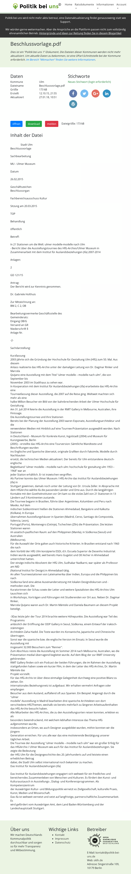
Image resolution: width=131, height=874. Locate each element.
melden (51, 124)
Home (68, 4)
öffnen (16, 124)
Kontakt (60, 835)
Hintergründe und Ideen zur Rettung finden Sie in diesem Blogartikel (80, 33)
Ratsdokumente (84, 4)
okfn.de (98, 860)
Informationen (105, 4)
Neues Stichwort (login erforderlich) (89, 82)
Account (121, 4)
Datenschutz (62, 842)
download (34, 124)
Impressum (62, 838)
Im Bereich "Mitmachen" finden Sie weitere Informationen (60, 59)
